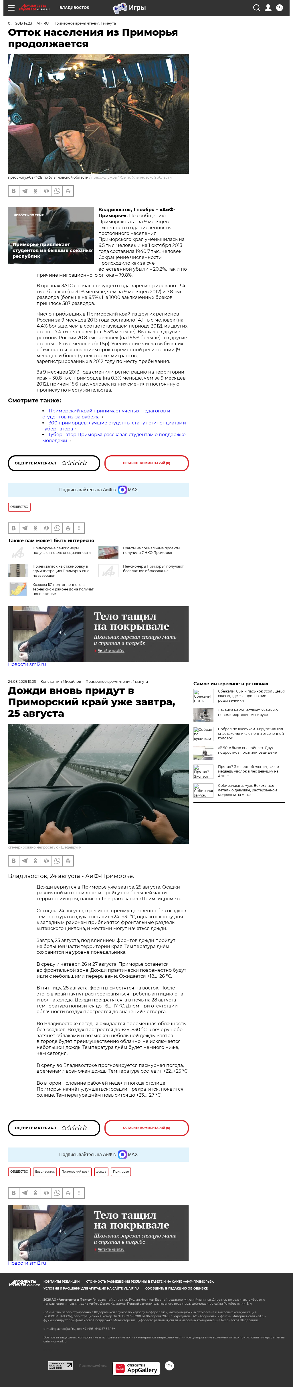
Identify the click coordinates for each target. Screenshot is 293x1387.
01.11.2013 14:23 (20, 23)
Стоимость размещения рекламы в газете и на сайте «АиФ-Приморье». (150, 1282)
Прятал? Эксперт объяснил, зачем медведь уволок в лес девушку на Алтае (248, 771)
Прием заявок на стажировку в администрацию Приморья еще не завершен (61, 571)
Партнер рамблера (92, 1365)
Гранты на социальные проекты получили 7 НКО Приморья (151, 550)
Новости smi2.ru (27, 664)
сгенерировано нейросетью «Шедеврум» (45, 847)
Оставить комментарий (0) (146, 463)
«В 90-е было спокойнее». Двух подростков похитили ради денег (248, 750)
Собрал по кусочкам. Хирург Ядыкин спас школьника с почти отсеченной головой (251, 733)
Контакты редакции (61, 1282)
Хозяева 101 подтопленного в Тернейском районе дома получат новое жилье (63, 589)
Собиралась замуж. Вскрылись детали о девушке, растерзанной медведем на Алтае (247, 790)
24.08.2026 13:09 (22, 681)
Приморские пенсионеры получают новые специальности (62, 550)
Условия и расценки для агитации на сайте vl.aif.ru (91, 1288)
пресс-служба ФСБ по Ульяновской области (131, 177)
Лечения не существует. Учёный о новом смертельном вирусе (248, 712)
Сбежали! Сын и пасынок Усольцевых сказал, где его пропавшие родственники (251, 696)
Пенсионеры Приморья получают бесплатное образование (153, 568)
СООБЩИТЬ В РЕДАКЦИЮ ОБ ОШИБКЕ (176, 1288)
